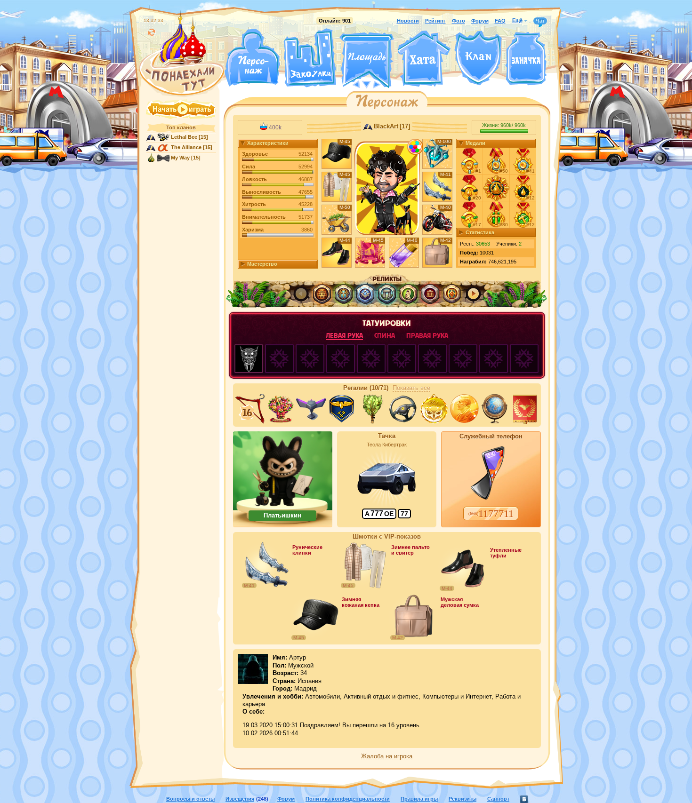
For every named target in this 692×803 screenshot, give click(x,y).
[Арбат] (384, 84)
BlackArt (386, 126)
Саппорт (498, 799)
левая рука (344, 335)
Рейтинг (435, 21)
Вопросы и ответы (190, 799)
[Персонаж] (252, 58)
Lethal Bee (184, 137)
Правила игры (419, 799)
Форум (480, 21)
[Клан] (478, 58)
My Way (180, 157)
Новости (408, 21)
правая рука (427, 335)
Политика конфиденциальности (348, 799)
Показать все (411, 388)
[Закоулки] (309, 57)
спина (384, 335)
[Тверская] (349, 84)
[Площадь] (366, 60)
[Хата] (424, 59)
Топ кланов (181, 127)
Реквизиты (462, 799)
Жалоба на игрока (386, 756)
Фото (458, 21)
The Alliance (186, 147)
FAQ (500, 21)
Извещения (239, 799)
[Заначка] (526, 59)
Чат (540, 21)
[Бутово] (366, 84)
